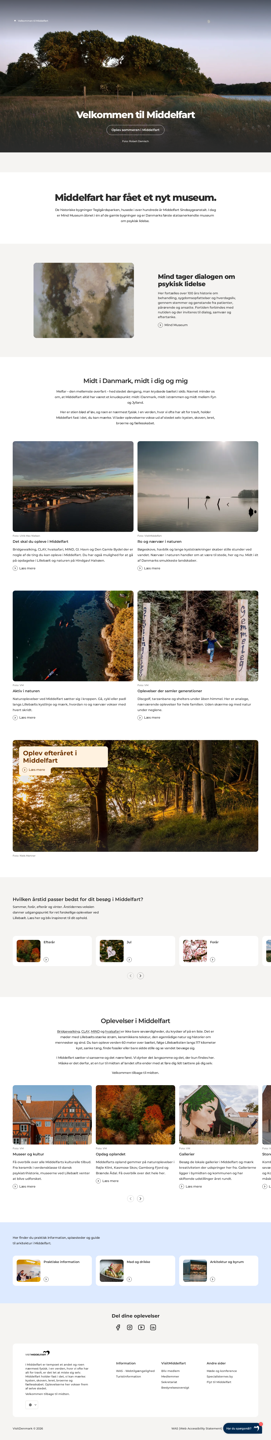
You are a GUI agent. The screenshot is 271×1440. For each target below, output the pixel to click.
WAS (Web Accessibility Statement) (196, 1428)
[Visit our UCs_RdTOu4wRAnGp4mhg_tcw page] (141, 1327)
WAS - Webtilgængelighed (135, 1371)
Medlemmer (170, 1376)
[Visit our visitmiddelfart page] (117, 1327)
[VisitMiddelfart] (37, 1353)
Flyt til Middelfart (219, 1382)
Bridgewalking (68, 1031)
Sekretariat (169, 1382)
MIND (95, 1031)
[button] (73, 552)
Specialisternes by (220, 1376)
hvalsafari (112, 1031)
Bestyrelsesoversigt (175, 1387)
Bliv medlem (170, 1371)
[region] (84, 300)
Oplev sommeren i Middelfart (135, 130)
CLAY (85, 1031)
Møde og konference (222, 1371)
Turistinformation (128, 1376)
